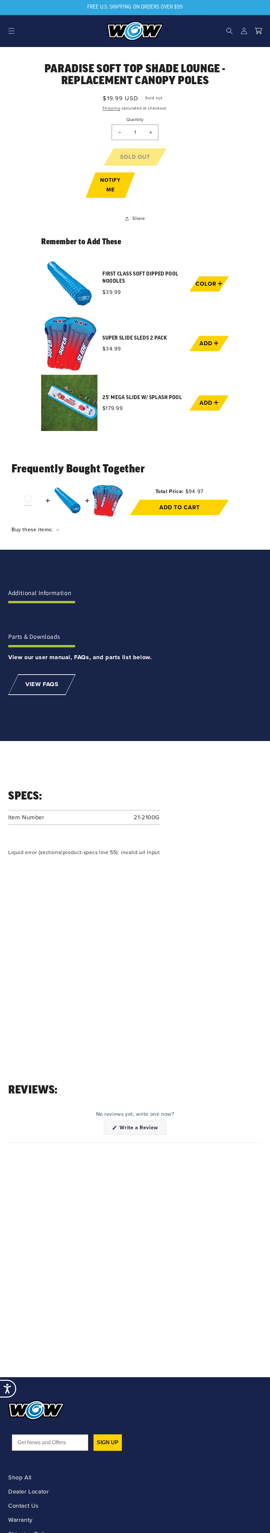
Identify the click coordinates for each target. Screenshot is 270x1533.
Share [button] (138, 218)
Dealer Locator (28, 1492)
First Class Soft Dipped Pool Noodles (140, 278)
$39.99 (111, 292)
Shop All (20, 1477)
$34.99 (111, 348)
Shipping (111, 108)
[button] (11, 31)
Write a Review (142, 1129)
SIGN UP (108, 1442)
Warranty (20, 1520)
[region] (135, 343)
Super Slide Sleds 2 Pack (134, 338)
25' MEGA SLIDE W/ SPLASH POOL (142, 397)
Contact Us (23, 1506)
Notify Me (110, 184)
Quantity (134, 119)
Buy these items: (33, 529)
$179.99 (112, 408)
